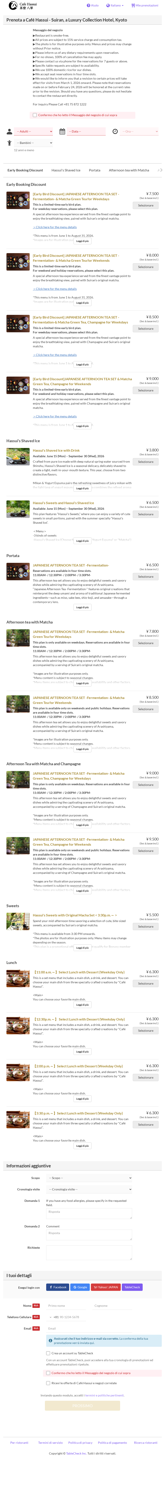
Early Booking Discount (25, 170)
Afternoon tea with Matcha (129, 170)
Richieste (34, 1247)
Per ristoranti (19, 1442)
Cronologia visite (28, 1189)
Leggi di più (82, 241)
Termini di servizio (50, 1442)
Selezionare (145, 205)
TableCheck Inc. (76, 1453)
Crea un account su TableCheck (72, 1353)
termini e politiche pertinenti (104, 1395)
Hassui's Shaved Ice (66, 170)
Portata (94, 170)
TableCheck (132, 1287)
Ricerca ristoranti (145, 1442)
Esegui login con (29, 1287)
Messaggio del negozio (48, 30)
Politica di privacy (80, 1442)
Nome (30, 1305)
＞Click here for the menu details (55, 227)
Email (31, 1328)
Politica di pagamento (112, 1442)
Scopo (35, 1178)
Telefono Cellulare (22, 1317)
